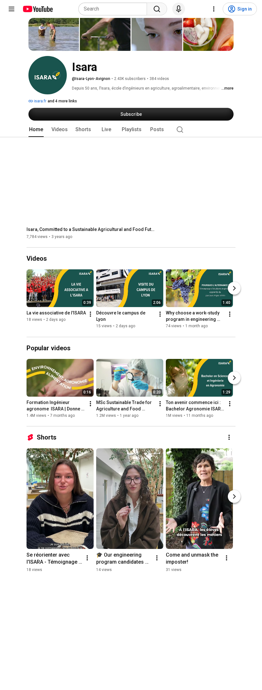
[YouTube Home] (37, 9)
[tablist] (131, 129)
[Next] (234, 288)
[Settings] (214, 9)
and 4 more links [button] (62, 101)
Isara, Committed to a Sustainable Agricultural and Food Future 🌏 (91, 229)
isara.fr (39, 101)
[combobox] (114, 9)
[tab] (36, 129)
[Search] (157, 9)
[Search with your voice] (178, 9)
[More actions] (90, 314)
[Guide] (11, 9)
